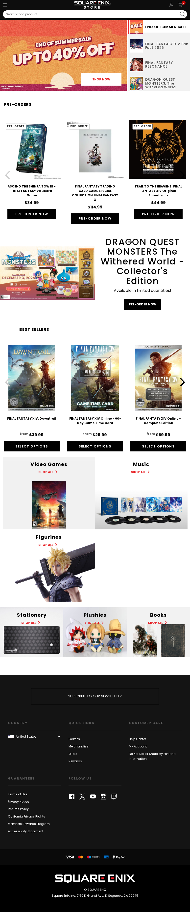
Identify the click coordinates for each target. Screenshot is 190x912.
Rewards (75, 761)
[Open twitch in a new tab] (114, 796)
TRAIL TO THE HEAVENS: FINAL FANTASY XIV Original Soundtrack (158, 190)
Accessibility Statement (25, 831)
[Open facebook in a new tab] (72, 796)
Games (74, 739)
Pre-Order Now (31, 214)
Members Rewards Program (29, 824)
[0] (180, 5)
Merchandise (78, 746)
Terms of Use (17, 794)
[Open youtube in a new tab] (93, 796)
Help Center (137, 739)
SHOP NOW (101, 79)
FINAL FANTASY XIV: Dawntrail (31, 418)
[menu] (5, 5)
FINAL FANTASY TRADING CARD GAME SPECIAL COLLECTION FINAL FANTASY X (95, 193)
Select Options (31, 446)
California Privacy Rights (26, 816)
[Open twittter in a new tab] (82, 796)
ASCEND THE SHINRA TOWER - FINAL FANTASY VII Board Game (32, 190)
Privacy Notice (18, 802)
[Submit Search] (182, 14)
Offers (73, 754)
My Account (138, 746)
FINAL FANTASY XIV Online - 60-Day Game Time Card (95, 420)
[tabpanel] (63, 55)
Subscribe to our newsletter (95, 696)
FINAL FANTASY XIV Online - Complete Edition (158, 420)
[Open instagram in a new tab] (103, 796)
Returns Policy (18, 809)
